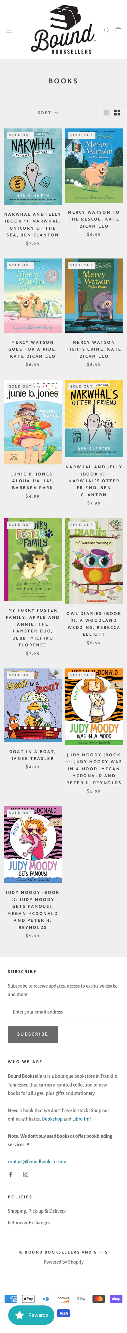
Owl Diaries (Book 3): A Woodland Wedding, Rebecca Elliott (93, 624)
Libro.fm (81, 1119)
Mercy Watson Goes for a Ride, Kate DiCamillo (32, 349)
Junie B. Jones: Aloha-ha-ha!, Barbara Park (33, 481)
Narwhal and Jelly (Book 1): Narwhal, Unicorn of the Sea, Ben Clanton (33, 225)
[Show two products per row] (117, 112)
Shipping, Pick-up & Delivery (37, 1211)
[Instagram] (25, 1174)
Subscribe (33, 1034)
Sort (46, 113)
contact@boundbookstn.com (37, 1161)
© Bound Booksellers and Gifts (63, 1252)
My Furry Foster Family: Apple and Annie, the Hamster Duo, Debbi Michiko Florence (33, 628)
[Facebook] (10, 1174)
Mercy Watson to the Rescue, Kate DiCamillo (94, 219)
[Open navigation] (9, 29)
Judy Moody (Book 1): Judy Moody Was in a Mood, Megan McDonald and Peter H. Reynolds (94, 769)
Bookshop (52, 1119)
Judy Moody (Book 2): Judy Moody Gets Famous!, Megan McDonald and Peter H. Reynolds (33, 910)
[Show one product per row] (106, 112)
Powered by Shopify (64, 1262)
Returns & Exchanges (29, 1222)
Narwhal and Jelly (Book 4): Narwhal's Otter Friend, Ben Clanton (94, 481)
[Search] (107, 30)
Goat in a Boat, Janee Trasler (32, 755)
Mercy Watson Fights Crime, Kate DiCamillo (94, 349)
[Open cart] (118, 30)
